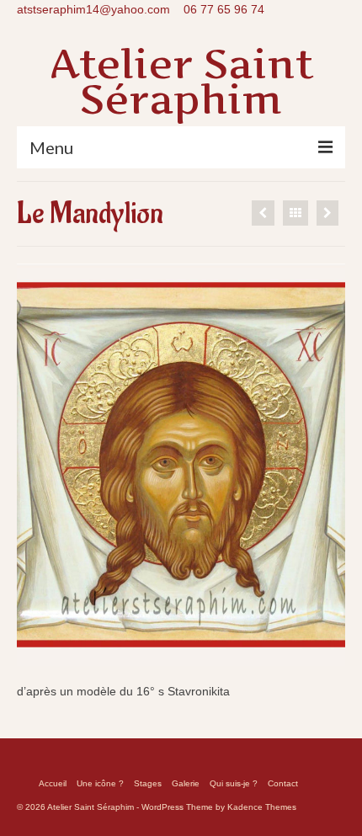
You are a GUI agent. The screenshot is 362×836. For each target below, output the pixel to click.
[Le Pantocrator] (327, 213)
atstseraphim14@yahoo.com (93, 9)
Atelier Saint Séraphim (181, 81)
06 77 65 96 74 (224, 9)
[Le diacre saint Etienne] (263, 213)
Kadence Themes (261, 807)
